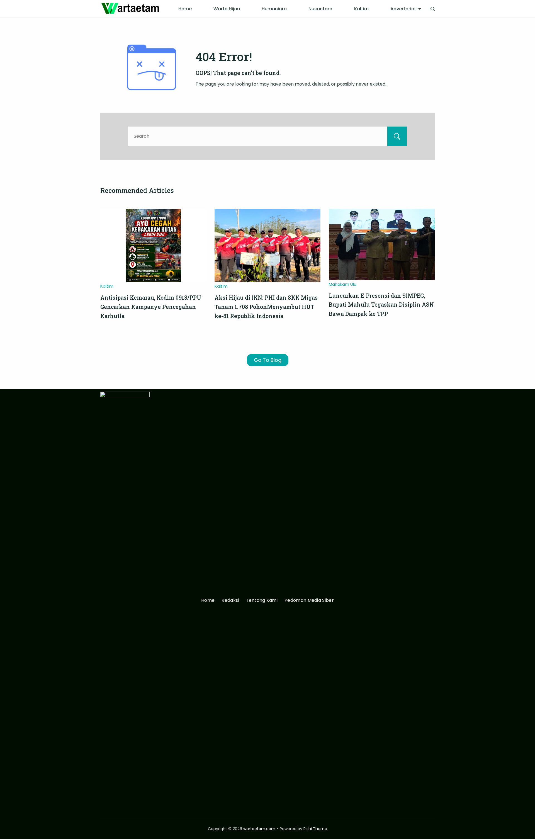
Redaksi (230, 600)
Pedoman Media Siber (309, 600)
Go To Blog (267, 360)
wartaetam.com (259, 828)
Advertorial (402, 9)
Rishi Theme (315, 828)
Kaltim (361, 9)
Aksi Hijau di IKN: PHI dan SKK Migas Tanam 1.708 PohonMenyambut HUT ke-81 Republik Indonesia (266, 306)
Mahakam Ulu (342, 284)
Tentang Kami (262, 600)
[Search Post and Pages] (433, 9)
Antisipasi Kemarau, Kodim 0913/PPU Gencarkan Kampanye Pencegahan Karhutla (150, 306)
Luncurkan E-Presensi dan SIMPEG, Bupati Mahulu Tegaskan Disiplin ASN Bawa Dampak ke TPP (381, 304)
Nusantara (320, 9)
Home (185, 9)
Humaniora (274, 9)
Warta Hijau (226, 9)
